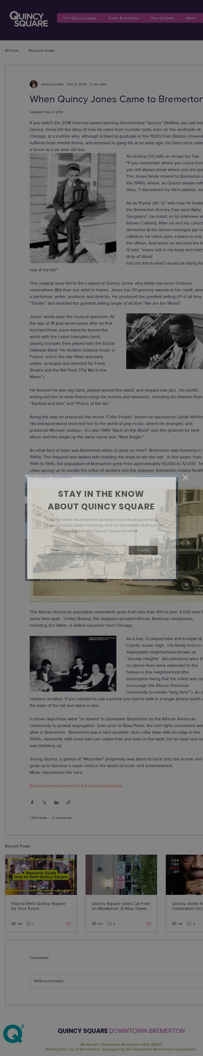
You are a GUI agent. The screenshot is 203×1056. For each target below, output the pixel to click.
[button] (185, 477)
